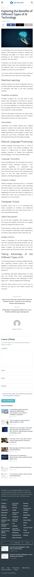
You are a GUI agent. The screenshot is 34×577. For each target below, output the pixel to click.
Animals (3, 503)
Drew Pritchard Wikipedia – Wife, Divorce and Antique (19, 548)
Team (8, 568)
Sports (25, 522)
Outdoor (25, 506)
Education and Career (5, 521)
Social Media (27, 520)
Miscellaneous (16, 535)
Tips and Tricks (28, 528)
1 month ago (13, 444)
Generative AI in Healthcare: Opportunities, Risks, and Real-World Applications (21, 457)
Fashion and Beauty (5, 531)
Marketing (15, 532)
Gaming (14, 507)
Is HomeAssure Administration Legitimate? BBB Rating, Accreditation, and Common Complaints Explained (19, 412)
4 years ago (13, 469)
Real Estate (26, 515)
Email (3, 378)
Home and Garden (15, 513)
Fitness (3, 537)
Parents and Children (27, 509)
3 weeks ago (13, 435)
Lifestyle (14, 526)
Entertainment (5, 528)
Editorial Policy (26, 568)
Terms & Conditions (6, 569)
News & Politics (17, 537)
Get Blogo (13, 573)
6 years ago (13, 478)
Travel (25, 530)
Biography (4, 512)
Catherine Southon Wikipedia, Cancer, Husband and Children (21, 555)
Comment (4, 348)
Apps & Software (4, 506)
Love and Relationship (16, 529)
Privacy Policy (16, 568)
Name (3, 370)
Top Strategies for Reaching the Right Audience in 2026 (19, 421)
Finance (3, 535)
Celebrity (4, 517)
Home (2, 8)
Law (13, 523)
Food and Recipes (15, 504)
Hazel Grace (6, 21)
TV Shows (26, 533)
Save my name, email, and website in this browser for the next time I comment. (17, 394)
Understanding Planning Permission (20, 467)
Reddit (25, 517)
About (2, 568)
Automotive (4, 510)
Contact (16, 569)
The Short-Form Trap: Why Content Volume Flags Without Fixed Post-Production (20, 440)
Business (3, 515)
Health (14, 510)
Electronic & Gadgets (5, 525)
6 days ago (13, 424)
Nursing (25, 503)
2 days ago (13, 416)
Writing (25, 535)
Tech (7, 8)
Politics (25, 512)
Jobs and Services (15, 520)
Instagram (15, 517)
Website (3, 386)
